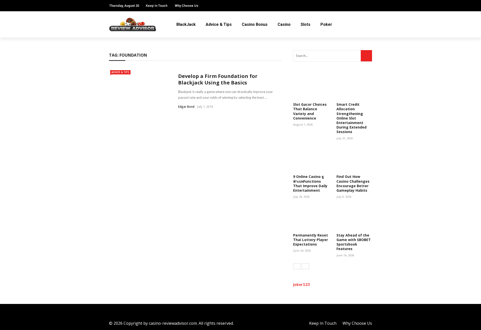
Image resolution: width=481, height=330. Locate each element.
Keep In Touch (156, 6)
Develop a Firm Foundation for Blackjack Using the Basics (218, 79)
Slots (305, 24)
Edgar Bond (186, 106)
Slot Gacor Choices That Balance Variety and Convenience (310, 111)
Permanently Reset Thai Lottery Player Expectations (310, 240)
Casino (284, 24)
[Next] (305, 266)
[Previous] (297, 266)
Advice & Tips (219, 24)
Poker (326, 24)
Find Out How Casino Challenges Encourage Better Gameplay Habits (353, 183)
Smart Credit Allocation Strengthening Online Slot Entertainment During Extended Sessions (351, 118)
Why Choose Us (186, 6)
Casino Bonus (255, 24)
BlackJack (186, 24)
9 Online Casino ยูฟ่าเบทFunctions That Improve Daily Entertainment (310, 183)
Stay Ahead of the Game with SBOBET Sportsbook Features (353, 242)
